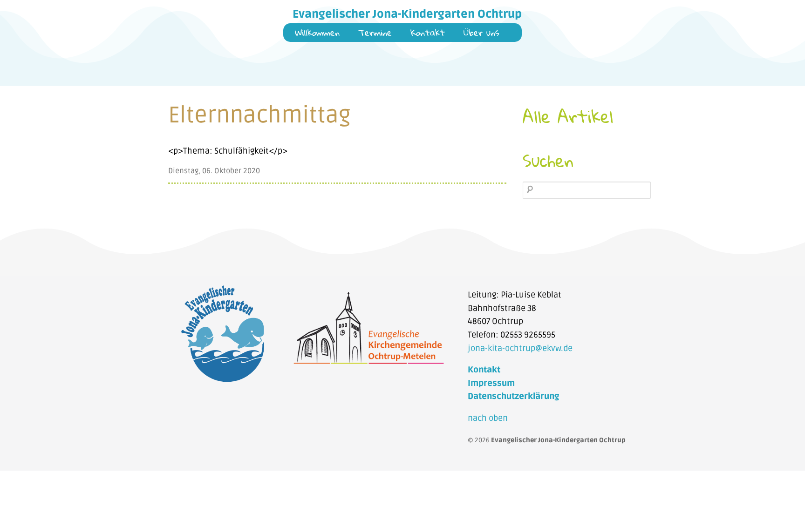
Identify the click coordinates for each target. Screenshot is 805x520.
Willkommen (317, 34)
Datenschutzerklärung (513, 396)
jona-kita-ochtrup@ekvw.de (520, 348)
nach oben (488, 418)
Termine (375, 34)
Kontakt (427, 34)
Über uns (481, 34)
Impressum (491, 383)
